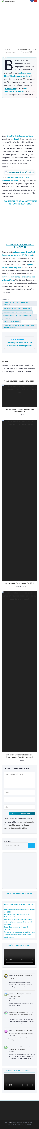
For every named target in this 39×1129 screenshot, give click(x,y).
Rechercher (7, 841)
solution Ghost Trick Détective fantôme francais (17, 317)
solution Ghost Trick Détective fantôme (17, 312)
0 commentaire (10, 52)
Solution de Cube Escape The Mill (19, 583)
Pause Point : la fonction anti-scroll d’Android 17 (19, 919)
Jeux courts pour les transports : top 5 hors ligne (19, 932)
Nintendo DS (25, 49)
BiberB (7, 49)
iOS (16, 49)
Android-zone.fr (16, 1122)
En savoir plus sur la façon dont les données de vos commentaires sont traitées (19, 825)
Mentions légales (27, 1122)
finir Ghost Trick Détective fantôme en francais (16, 303)
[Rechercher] (31, 845)
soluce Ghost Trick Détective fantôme (17, 308)
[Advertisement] (19, 24)
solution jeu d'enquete (12, 321)
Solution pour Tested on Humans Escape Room (19, 410)
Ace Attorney (10, 88)
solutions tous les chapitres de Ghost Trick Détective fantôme (18, 326)
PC (34, 49)
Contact (7, 1122)
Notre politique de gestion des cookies (19, 1124)
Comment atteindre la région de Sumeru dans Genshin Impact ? (19, 756)
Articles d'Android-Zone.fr (19, 893)
